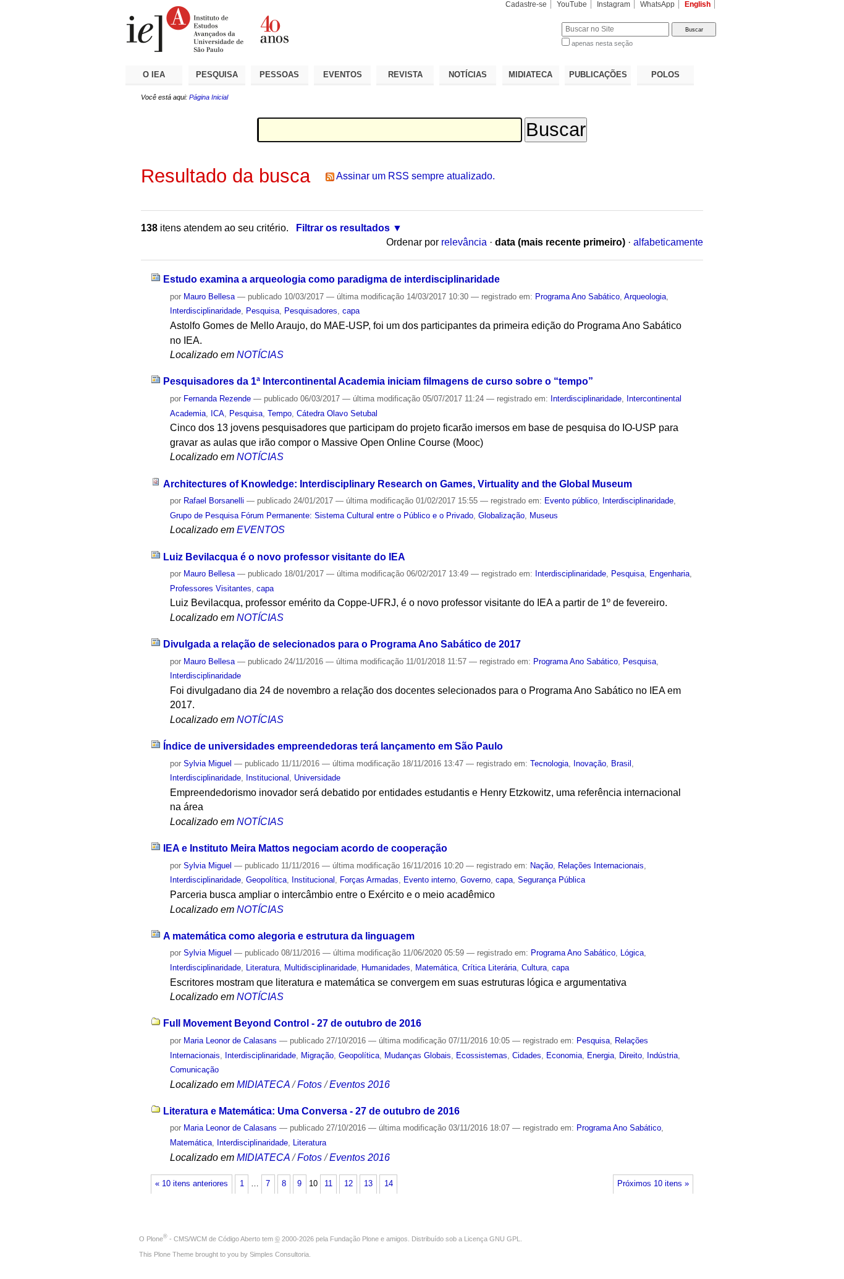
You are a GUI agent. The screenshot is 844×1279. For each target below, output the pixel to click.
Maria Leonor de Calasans (230, 1040)
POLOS (665, 74)
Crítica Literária (489, 967)
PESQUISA (217, 74)
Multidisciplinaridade (320, 967)
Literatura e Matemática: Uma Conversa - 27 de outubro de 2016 (311, 1111)
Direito (630, 1055)
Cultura (534, 967)
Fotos (309, 1084)
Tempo (280, 413)
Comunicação (194, 1069)
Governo (475, 879)
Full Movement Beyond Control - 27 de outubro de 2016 (292, 1023)
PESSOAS (279, 74)
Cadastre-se (526, 4)
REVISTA (405, 74)
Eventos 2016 (359, 1084)
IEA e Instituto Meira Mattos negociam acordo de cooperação (305, 848)
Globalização (501, 515)
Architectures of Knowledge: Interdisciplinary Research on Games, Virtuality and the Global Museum (397, 484)
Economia (564, 1055)
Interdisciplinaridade (205, 310)
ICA (217, 413)
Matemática (436, 967)
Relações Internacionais (601, 865)
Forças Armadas (369, 879)
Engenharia (669, 573)
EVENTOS (342, 74)
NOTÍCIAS (468, 74)
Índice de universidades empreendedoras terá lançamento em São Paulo (333, 746)
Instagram (613, 4)
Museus (544, 515)
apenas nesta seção (602, 43)
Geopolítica (266, 879)
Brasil (621, 763)
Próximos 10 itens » (653, 1183)
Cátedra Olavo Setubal (337, 413)
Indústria (662, 1055)
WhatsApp (657, 4)
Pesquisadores (310, 310)
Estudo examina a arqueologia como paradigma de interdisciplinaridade (331, 279)
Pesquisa (262, 310)
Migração (317, 1055)
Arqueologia (645, 296)
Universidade (317, 777)
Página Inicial (208, 97)
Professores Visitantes (210, 588)
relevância (464, 242)
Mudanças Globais (417, 1055)
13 (368, 1183)
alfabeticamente (668, 242)
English (698, 4)
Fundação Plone (354, 1239)
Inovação (589, 763)
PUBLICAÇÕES (598, 74)
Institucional (267, 777)
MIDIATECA (530, 74)
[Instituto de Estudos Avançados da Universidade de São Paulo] (273, 29)
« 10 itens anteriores (191, 1183)
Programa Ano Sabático (577, 296)
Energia (600, 1055)
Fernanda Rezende (217, 398)
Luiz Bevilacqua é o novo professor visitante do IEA (284, 557)
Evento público (570, 500)
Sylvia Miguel (208, 763)
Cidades (526, 1055)
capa (351, 310)
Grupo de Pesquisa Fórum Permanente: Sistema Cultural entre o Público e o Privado (321, 515)
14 (388, 1183)
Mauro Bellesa (209, 296)
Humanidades (385, 967)
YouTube (572, 4)
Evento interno (429, 879)
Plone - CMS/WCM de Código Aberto (203, 1239)
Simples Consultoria (279, 1254)
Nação (541, 865)
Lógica (632, 952)
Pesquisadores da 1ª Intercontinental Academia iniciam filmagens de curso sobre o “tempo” (378, 381)
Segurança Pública (551, 879)
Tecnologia (549, 763)
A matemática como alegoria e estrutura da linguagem (289, 936)
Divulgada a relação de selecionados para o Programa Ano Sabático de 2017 (342, 644)
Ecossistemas (481, 1055)
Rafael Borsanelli (214, 500)
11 (328, 1183)
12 (348, 1183)
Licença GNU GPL (492, 1239)
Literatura (262, 967)
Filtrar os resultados (343, 228)
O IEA (154, 74)
